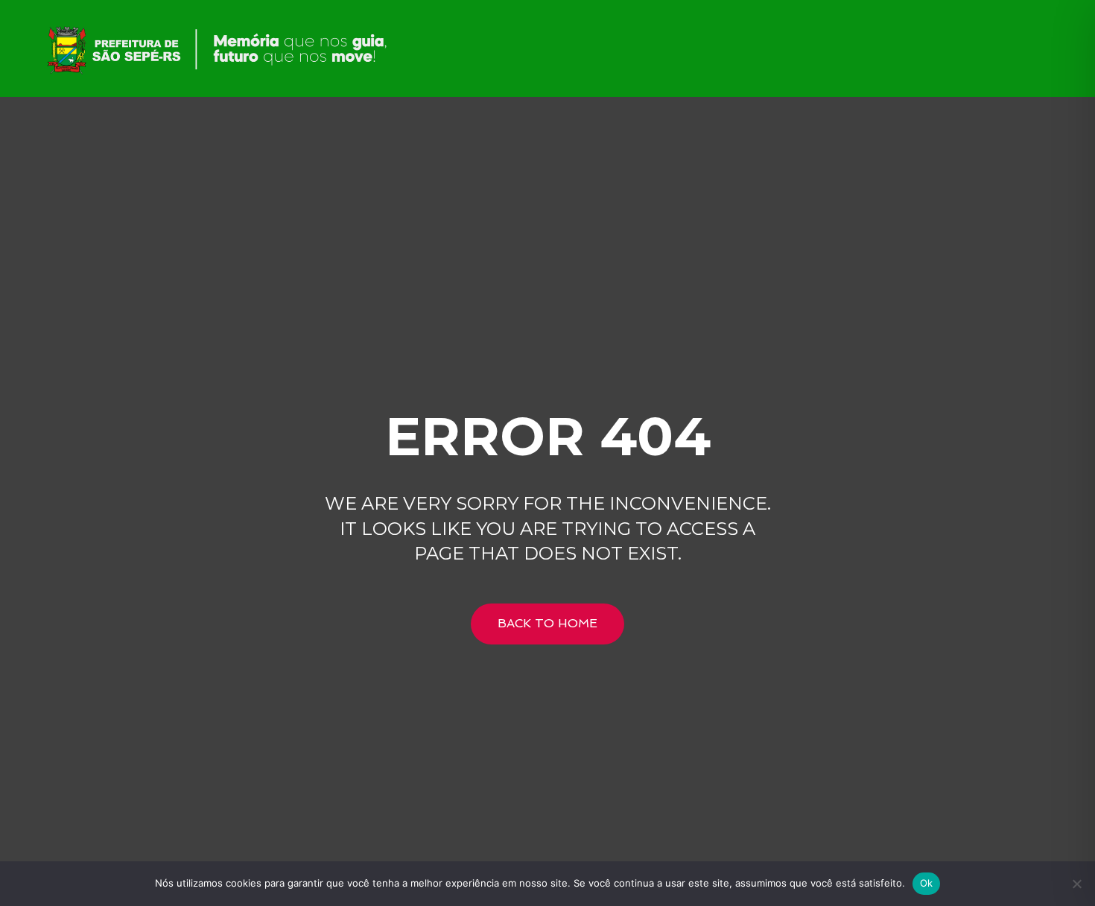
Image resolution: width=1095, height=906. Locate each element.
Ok (926, 883)
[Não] (1076, 883)
